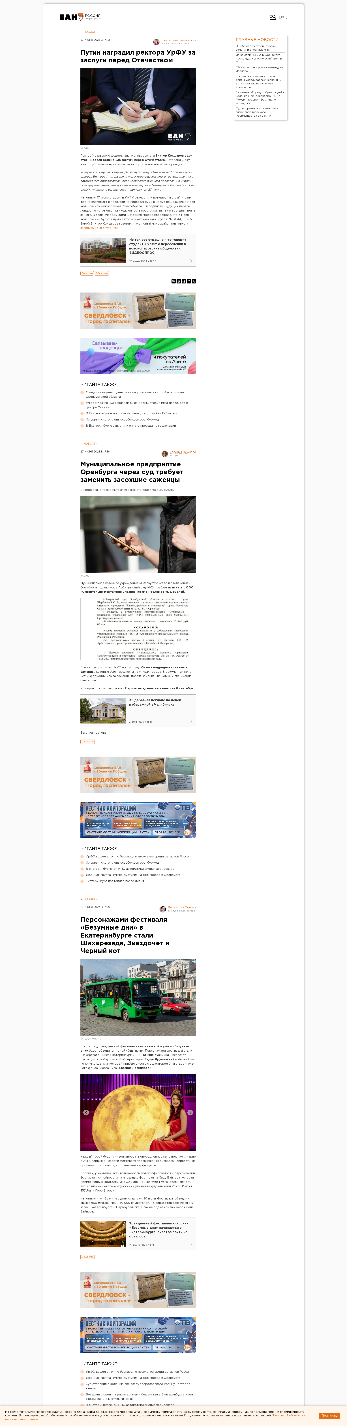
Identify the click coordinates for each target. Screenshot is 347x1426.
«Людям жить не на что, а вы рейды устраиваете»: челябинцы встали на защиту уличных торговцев (259, 81)
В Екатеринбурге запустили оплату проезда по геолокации (131, 425)
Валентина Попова (182, 907)
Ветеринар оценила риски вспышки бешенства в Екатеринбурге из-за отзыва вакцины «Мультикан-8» (139, 1396)
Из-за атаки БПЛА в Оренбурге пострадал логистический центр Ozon (259, 58)
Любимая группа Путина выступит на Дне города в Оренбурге (133, 875)
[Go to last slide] (86, 1112)
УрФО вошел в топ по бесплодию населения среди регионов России (138, 856)
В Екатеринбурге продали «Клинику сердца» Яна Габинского (132, 413)
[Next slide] (190, 1112)
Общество (102, 273)
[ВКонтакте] (174, 281)
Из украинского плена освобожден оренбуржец (122, 419)
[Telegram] (184, 281)
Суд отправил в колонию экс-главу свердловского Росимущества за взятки (138, 1386)
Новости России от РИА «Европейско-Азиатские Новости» (72, 17)
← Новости (89, 32)
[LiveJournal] (194, 281)
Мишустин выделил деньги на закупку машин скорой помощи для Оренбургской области (135, 394)
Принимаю (329, 1415)
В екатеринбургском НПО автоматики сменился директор (130, 869)
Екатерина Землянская (179, 40)
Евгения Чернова (183, 452)
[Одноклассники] (179, 281)
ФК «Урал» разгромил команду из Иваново (259, 69)
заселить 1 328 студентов (99, 228)
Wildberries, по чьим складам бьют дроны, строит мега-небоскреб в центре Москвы (137, 405)
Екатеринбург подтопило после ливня (115, 881)
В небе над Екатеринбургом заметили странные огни (256, 48)
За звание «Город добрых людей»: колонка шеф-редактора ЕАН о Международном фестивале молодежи (260, 97)
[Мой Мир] (189, 281)
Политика (87, 273)
